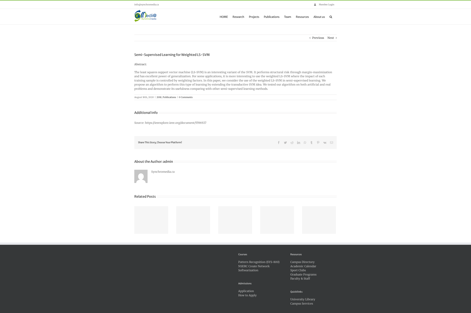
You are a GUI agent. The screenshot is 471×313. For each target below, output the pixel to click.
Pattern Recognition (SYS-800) (258, 262)
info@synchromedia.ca (146, 4)
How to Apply (247, 295)
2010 (159, 97)
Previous (318, 38)
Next (330, 38)
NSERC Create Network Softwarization (254, 268)
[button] (331, 16)
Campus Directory (302, 262)
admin (168, 161)
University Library (302, 299)
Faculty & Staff (300, 278)
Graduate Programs (303, 274)
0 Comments (186, 97)
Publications (169, 97)
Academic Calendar (303, 266)
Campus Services (301, 303)
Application (246, 291)
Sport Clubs (298, 270)
